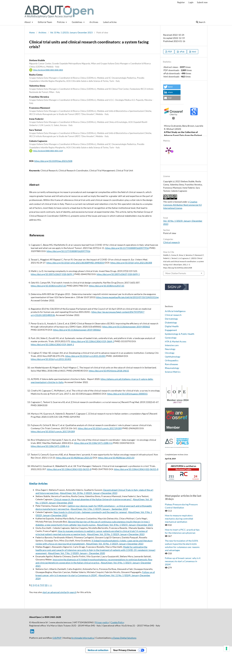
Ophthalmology (172, 356)
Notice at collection (98, 650)
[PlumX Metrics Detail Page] (172, 150)
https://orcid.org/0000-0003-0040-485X (48, 70)
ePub (181, 51)
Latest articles (110, 22)
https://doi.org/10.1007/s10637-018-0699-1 (52, 274)
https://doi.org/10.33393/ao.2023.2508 (53, 161)
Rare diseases (171, 364)
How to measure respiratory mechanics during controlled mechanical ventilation (179, 518)
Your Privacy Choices (124, 650)
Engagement (171, 330)
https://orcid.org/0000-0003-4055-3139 (48, 151)
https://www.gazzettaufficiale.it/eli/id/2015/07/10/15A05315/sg (127, 297)
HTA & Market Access (175, 341)
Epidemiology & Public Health (179, 334)
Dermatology (171, 318)
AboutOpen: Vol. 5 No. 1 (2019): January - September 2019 (99, 509)
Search (201, 22)
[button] (172, 86)
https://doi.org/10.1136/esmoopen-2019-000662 (126, 326)
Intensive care (171, 345)
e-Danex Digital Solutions (123, 637)
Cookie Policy (117, 622)
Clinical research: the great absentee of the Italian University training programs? (93, 499)
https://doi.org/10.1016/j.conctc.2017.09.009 (100, 428)
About (27, 22)
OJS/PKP (56, 637)
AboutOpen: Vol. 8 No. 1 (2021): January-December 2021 (125, 524)
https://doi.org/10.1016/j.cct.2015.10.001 (85, 356)
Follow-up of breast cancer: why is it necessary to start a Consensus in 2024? (182, 561)
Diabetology (171, 322)
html (193, 51)
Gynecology (170, 337)
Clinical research (171, 242)
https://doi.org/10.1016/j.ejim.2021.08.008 (131, 262)
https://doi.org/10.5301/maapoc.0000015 (127, 393)
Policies (61, 22)
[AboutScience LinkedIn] (32, 632)
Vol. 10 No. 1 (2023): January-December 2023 (71, 32)
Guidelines (77, 22)
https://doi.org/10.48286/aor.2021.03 (74, 457)
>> (51, 585)
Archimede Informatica (82, 637)
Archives (93, 22)
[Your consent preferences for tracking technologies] (226, 648)
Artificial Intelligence (175, 311)
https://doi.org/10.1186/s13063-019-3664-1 (92, 341)
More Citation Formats (175, 273)
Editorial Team (45, 22)
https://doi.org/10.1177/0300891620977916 (127, 248)
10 (46, 585)
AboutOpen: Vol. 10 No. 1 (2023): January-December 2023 (88, 493)
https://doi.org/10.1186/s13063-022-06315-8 (69, 469)
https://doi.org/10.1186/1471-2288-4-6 (93, 443)
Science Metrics (172, 371)
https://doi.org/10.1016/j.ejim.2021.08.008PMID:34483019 (75, 262)
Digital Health (172, 326)
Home (32, 32)
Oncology (169, 352)
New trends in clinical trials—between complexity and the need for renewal (90, 512)
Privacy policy (102, 622)
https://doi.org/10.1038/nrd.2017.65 (48, 285)
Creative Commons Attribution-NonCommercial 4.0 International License (182, 205)
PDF (170, 51)
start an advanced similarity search (59, 592)
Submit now (202, 2)
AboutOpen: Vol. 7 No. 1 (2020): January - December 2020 (76, 553)
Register (181, 2)
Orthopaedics (171, 360)
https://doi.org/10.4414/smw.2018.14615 (109, 370)
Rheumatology (172, 368)
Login (190, 2)
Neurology (170, 349)
